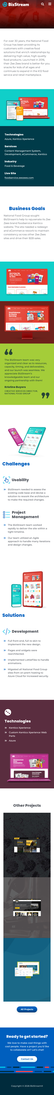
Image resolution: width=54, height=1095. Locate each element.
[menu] (49, 3)
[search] (42, 4)
